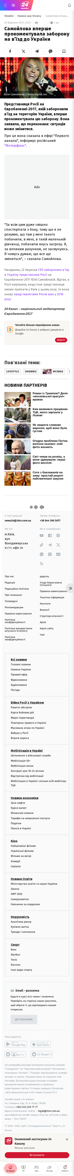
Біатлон (15, 964)
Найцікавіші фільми (23, 845)
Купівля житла (20, 926)
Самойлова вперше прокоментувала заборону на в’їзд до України (57, 16)
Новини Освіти (21, 879)
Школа (15, 888)
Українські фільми (22, 851)
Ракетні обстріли (21, 707)
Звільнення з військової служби (31, 755)
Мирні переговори (22, 717)
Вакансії (44, 610)
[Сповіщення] (69, 5)
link (41, 535)
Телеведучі (11, 601)
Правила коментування (53, 591)
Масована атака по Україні (27, 728)
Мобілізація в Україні (27, 750)
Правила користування (18, 614)
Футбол (15, 954)
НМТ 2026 (16, 894)
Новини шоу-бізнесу (29, 16)
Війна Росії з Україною (27, 702)
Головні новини (21, 664)
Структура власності (51, 616)
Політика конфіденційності (15, 621)
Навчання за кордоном (25, 904)
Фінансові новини (22, 813)
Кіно (14, 841)
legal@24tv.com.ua (49, 1111)
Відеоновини (19, 679)
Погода (15, 690)
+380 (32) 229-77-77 (27, 1107)
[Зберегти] (63, 51)
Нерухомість (20, 917)
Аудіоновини (19, 685)
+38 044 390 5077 (50, 520)
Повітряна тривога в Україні (28, 722)
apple (42, 1044)
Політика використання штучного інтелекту (18, 629)
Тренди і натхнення (23, 932)
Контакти (45, 604)
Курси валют (19, 808)
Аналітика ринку (21, 921)
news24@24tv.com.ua (18, 520)
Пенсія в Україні (21, 828)
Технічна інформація (52, 597)
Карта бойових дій (22, 712)
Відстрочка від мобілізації (27, 776)
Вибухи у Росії (19, 733)
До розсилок (24, 1019)
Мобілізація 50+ (20, 760)
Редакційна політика (17, 589)
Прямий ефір (19, 674)
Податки (16, 823)
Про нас (9, 576)
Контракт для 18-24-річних (27, 771)
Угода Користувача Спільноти (51, 584)
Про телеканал (13, 595)
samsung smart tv (42, 1054)
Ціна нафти (18, 802)
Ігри (42, 635)
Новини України (21, 669)
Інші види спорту (21, 969)
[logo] (24, 5)
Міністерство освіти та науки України (34, 883)
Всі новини (19, 659)
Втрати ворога (20, 738)
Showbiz (9, 16)
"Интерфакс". (15, 145)
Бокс (14, 949)
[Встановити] (37, 1147)
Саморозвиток (20, 899)
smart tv (16, 1054)
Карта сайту (47, 628)
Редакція (10, 583)
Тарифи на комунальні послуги (30, 818)
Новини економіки (24, 798)
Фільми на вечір (21, 856)
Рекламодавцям (14, 607)
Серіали (16, 866)
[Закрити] (67, 1139)
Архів (43, 622)
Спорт (15, 944)
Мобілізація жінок (22, 765)
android (16, 1044)
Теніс (14, 959)
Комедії (15, 861)
